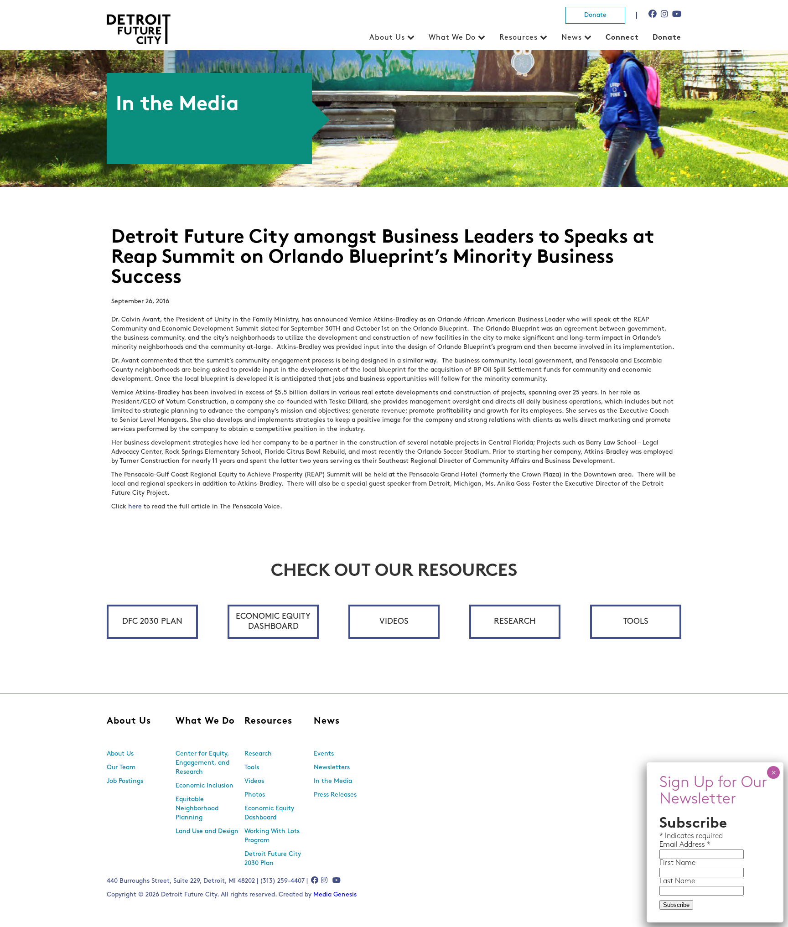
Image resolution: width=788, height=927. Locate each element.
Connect (622, 37)
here (135, 506)
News (571, 37)
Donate (595, 15)
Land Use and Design (207, 831)
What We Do (452, 37)
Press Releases (335, 795)
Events (324, 754)
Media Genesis (335, 894)
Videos (394, 622)
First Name (677, 863)
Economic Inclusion (204, 785)
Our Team (121, 767)
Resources (518, 37)
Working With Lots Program (272, 836)
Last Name (677, 881)
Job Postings (125, 781)
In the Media (333, 781)
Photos (254, 795)
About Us (387, 37)
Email (669, 845)
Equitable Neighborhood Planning (197, 808)
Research (515, 622)
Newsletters (332, 767)
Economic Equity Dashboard (273, 622)
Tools (635, 622)
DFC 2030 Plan (152, 622)
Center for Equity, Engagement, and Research (202, 763)
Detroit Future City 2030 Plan (272, 859)
